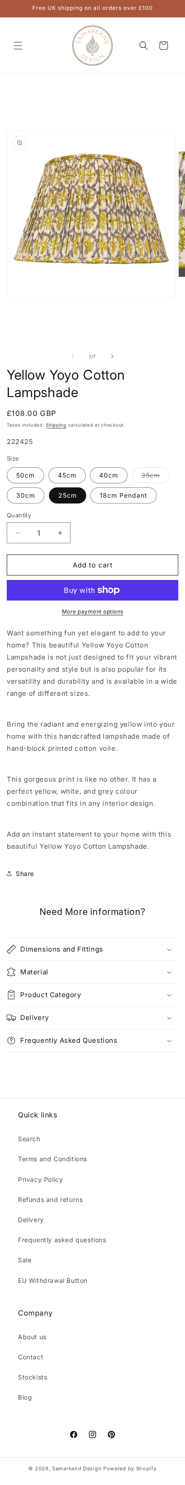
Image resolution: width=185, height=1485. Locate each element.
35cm (155, 477)
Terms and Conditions (52, 1159)
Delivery (31, 1219)
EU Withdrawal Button (53, 1280)
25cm (67, 495)
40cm (108, 475)
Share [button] (25, 873)
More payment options (92, 611)
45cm (67, 475)
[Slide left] (73, 356)
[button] (18, 45)
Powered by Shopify (130, 1468)
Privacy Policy (40, 1179)
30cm (25, 495)
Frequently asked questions (62, 1240)
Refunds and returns (50, 1199)
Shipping (56, 424)
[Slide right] (112, 356)
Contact (30, 1357)
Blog (25, 1397)
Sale (24, 1260)
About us (32, 1337)
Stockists (32, 1377)
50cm (25, 475)
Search (29, 1138)
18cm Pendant (123, 495)
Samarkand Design (76, 1468)
